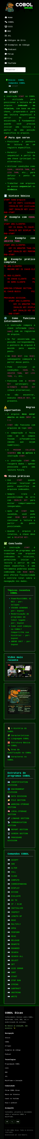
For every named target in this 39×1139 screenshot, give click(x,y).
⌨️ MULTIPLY (14, 924)
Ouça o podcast (11, 1103)
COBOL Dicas (14, 1012)
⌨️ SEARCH (13, 952)
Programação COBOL (12, 1064)
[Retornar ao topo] (35, 1134)
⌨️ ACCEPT (13, 860)
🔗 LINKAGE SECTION (18, 818)
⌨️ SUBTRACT (14, 988)
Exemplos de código (13, 1050)
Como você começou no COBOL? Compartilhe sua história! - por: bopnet (21, 632)
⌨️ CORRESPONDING (17, 884)
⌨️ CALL (12, 872)
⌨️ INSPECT (14, 912)
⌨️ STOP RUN (14, 980)
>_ (12, 1121)
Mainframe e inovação (13, 1080)
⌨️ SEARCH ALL (15, 956)
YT (7, 1121)
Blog (9, 59)
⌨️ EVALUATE (14, 896)
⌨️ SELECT (13, 960)
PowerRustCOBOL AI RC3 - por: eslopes (21, 602)
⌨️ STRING (13, 984)
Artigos (8, 1046)
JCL (9, 36)
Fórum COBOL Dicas (12, 1090)
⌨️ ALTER (12, 868)
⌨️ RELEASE (14, 940)
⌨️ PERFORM (14, 932)
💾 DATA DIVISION (17, 796)
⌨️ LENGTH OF (15, 916)
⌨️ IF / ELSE (15, 904)
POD (18, 1121)
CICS (10, 27)
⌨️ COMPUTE (14, 880)
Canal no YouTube (12, 1098)
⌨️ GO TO (12, 900)
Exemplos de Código (19, 45)
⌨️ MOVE (12, 920)
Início (7, 1038)
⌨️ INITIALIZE (15, 908)
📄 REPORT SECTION (18, 830)
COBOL (11, 22)
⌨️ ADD (11, 864)
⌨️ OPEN (12, 928)
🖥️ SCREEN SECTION (18, 834)
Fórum (11, 54)
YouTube (12, 63)
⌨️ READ (12, 936)
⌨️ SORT (12, 972)
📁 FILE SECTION (16, 800)
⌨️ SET (11, 964)
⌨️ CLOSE (12, 876)
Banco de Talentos (12, 1094)
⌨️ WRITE (12, 997)
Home (10, 17)
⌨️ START (12, 976)
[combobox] (15, 69)
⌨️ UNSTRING (14, 993)
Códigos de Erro (16, 40)
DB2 (9, 31)
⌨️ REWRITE (14, 944)
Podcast (12, 49)
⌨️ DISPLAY (14, 888)
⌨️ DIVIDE (13, 892)
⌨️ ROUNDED (14, 948)
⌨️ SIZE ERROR (15, 968)
